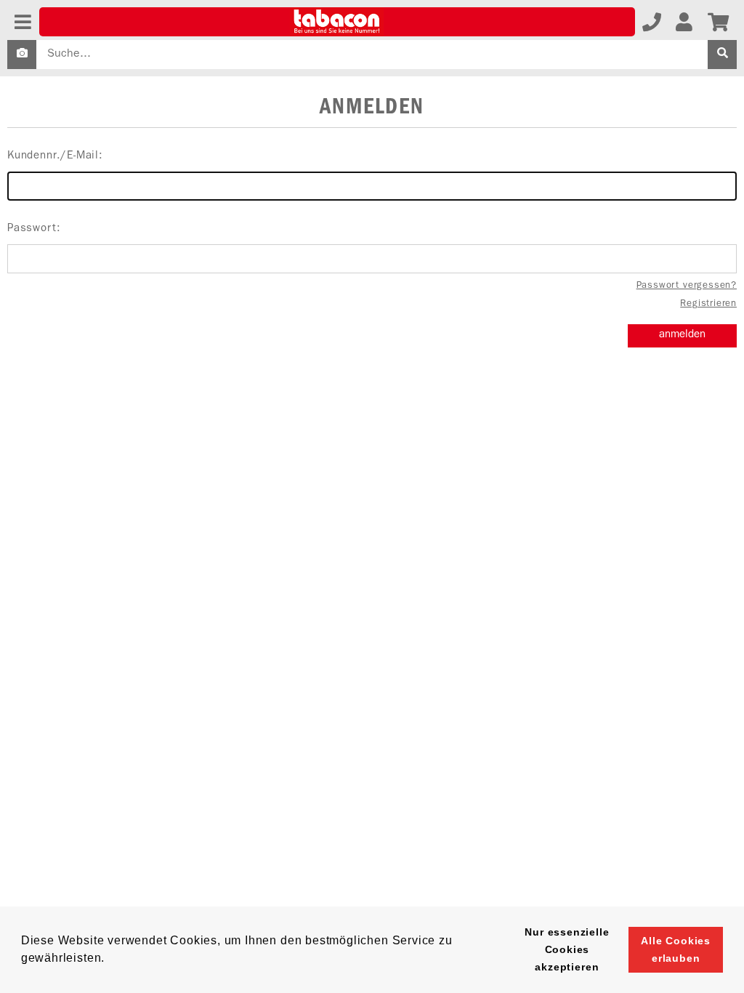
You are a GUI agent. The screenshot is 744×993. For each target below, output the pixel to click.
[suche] (722, 54)
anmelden (682, 335)
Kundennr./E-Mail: (55, 156)
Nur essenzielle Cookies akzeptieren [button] (567, 949)
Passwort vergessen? (686, 286)
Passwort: (33, 229)
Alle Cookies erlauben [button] (676, 949)
